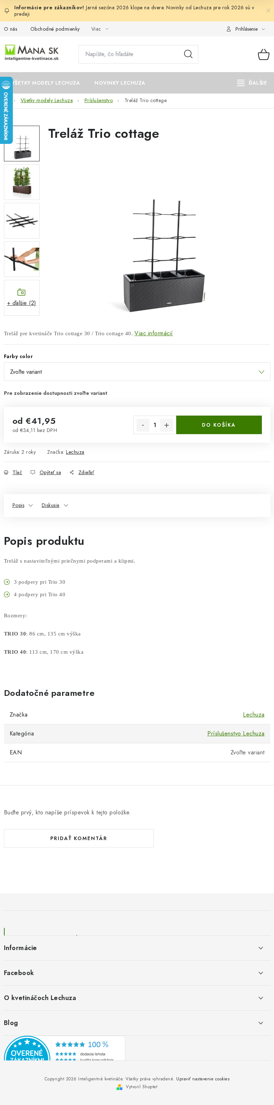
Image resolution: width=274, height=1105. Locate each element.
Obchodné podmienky (55, 28)
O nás (10, 28)
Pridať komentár (78, 838)
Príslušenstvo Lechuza (236, 733)
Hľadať (188, 54)
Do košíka (219, 424)
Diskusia (51, 505)
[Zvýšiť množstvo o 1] (166, 425)
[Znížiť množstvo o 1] (143, 425)
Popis (18, 505)
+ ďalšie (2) (21, 303)
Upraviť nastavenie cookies (202, 1079)
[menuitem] (45, 83)
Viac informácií (154, 333)
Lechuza (75, 452)
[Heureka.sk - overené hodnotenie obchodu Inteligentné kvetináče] (64, 1059)
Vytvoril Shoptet (141, 1087)
